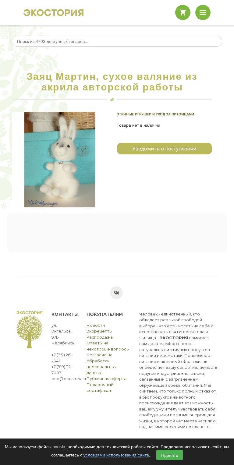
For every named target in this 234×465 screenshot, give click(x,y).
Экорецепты (99, 331)
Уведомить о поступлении (164, 148)
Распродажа (100, 337)
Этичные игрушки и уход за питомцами (155, 114)
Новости (96, 325)
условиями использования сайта (116, 455)
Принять (169, 455)
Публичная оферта (106, 378)
